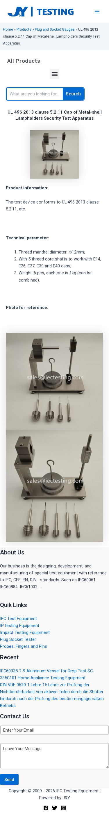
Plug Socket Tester (18, 639)
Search (73, 94)
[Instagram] (63, 808)
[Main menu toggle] (97, 11)
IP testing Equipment (19, 625)
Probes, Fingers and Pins (23, 646)
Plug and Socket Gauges (55, 29)
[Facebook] (46, 808)
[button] (54, 74)
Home (8, 29)
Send (9, 779)
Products (24, 29)
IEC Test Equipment (18, 618)
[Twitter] (54, 808)
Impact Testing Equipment (25, 632)
